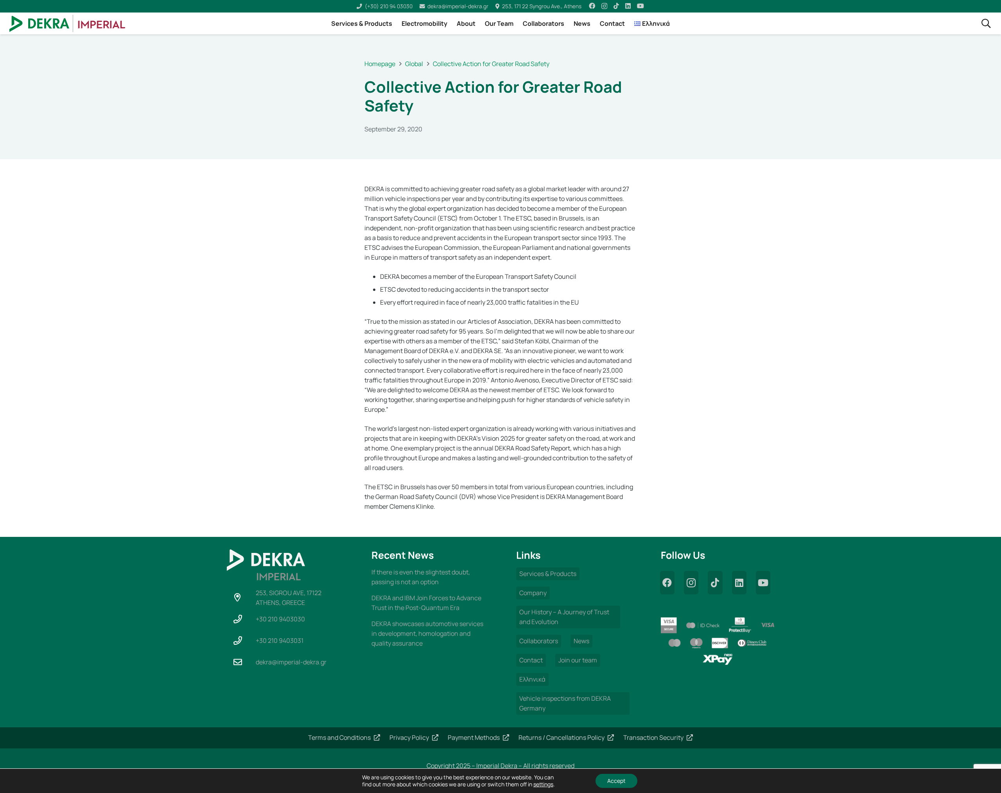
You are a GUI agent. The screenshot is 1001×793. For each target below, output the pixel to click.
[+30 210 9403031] (241, 640)
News (581, 641)
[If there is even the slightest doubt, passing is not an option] (428, 577)
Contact (531, 660)
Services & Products (547, 573)
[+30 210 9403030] (241, 619)
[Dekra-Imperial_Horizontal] (67, 23)
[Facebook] (592, 6)
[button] (986, 23)
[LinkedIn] (628, 6)
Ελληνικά (532, 679)
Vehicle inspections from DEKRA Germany (565, 703)
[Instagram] (604, 6)
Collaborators (538, 641)
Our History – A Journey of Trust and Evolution (564, 617)
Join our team (577, 660)
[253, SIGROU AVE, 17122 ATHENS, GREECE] (241, 597)
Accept (616, 780)
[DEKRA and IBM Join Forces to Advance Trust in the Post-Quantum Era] (428, 603)
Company (533, 592)
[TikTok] (616, 6)
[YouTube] (640, 6)
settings (543, 784)
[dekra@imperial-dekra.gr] (241, 662)
